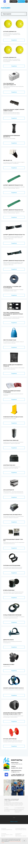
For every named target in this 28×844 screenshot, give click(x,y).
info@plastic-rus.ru (15, 772)
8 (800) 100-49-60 (16, 768)
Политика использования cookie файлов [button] (7, 834)
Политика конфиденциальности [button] (6, 829)
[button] (21, 1)
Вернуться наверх (14, 821)
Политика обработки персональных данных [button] (20, 829)
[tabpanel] (14, 387)
